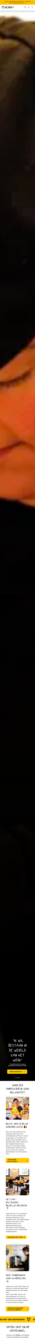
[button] (32, 7)
